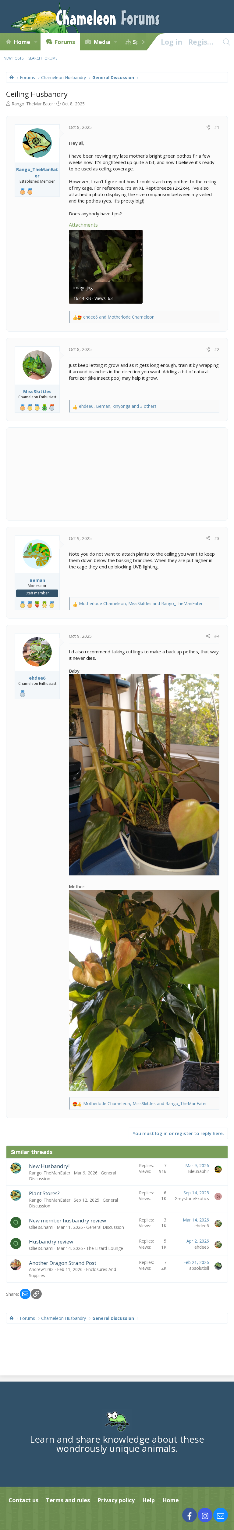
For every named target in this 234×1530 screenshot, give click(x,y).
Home (22, 42)
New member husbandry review (67, 1220)
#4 (216, 636)
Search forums (42, 58)
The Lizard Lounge (104, 1248)
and (118, 317)
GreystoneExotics (192, 1198)
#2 (216, 349)
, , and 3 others (118, 406)
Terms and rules (68, 1500)
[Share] (208, 127)
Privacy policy (116, 1500)
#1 (216, 127)
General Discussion (105, 1227)
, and (141, 603)
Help (148, 1500)
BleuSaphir (198, 1171)
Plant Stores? (44, 1193)
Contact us (23, 1500)
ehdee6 (201, 1226)
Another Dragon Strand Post (62, 1262)
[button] (36, 41)
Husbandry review (51, 1241)
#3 (216, 538)
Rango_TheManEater (32, 104)
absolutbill (199, 1268)
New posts (13, 58)
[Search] (226, 41)
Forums (65, 42)
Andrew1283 (41, 1269)
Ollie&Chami (41, 1227)
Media (102, 42)
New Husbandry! (49, 1166)
